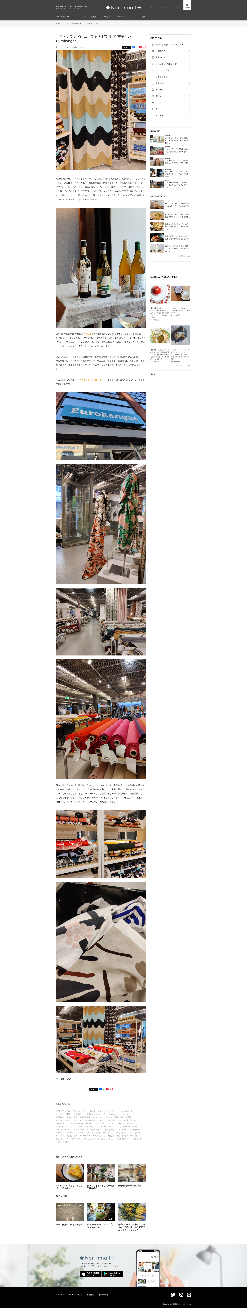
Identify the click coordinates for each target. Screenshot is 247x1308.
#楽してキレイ (122, 1133)
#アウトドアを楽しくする (66, 1120)
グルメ (159, 96)
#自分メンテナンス (80, 1129)
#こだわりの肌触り (124, 1111)
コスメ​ (134, 16)
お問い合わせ (103, 1294)
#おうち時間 (99, 1123)
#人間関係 (96, 1133)
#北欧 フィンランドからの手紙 (105, 1117)
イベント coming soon (166, 64)
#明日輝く (134, 1136)
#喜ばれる (137, 1139)
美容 (143, 16)
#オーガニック (115, 1120)
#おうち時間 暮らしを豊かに (128, 1126)
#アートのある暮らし (88, 1120)
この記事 (87, 334)
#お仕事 (111, 1136)
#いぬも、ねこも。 (106, 1139)
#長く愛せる (96, 1129)
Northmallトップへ (182, 365)
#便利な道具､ (109, 1129)
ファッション (120, 16)
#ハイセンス (108, 1133)
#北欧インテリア (123, 1139)
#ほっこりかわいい (106, 1111)
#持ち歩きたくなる (111, 1114)
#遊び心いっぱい (79, 1111)
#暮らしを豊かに (94, 1114)
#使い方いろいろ (107, 1126)
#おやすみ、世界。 (64, 1114)
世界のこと (161, 57)
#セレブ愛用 (126, 1117)
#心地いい (127, 1123)
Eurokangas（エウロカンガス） (89, 380)
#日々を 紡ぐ (122, 1136)
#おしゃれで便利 (114, 1123)
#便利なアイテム (63, 1111)
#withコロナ (85, 1136)
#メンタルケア (136, 1133)
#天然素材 (60, 1117)
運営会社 (90, 1294)
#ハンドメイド (128, 1114)
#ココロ (103, 1120)
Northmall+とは (76, 1294)
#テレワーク (122, 1129)
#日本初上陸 (79, 1114)
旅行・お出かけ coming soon (170, 44)
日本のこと (161, 51)
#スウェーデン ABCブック (78, 1133)
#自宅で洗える (130, 1120)
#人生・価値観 (62, 1142)
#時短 (80, 1126)
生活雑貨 (92, 16)
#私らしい (60, 1133)
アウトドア (161, 115)
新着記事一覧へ (184, 256)
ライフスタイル (163, 70)
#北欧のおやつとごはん (65, 1126)
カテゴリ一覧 (61, 16)
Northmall (60, 1294)
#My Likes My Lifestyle (81, 1123)
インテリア (105, 16)
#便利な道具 (72, 1117)
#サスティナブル (63, 1129)
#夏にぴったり (91, 1126)
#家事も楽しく (62, 1123)
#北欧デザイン (136, 1129)
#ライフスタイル (74, 1139)
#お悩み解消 (72, 1136)
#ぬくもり (60, 1139)
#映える (92, 1111)
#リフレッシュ (99, 1136)
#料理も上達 (85, 1117)
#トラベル (60, 1136)
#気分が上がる (89, 1139)
